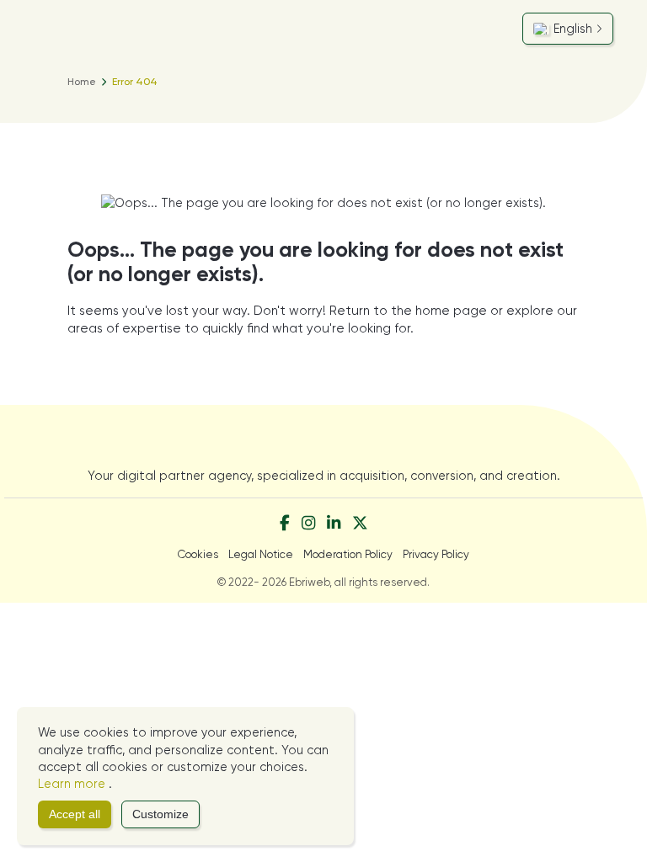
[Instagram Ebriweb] (308, 524)
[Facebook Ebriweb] (285, 524)
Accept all (74, 814)
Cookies (198, 554)
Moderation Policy (348, 554)
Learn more (73, 783)
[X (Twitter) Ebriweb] (360, 524)
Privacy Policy (436, 554)
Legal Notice (260, 554)
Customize (160, 814)
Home (81, 82)
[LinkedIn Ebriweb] (333, 524)
